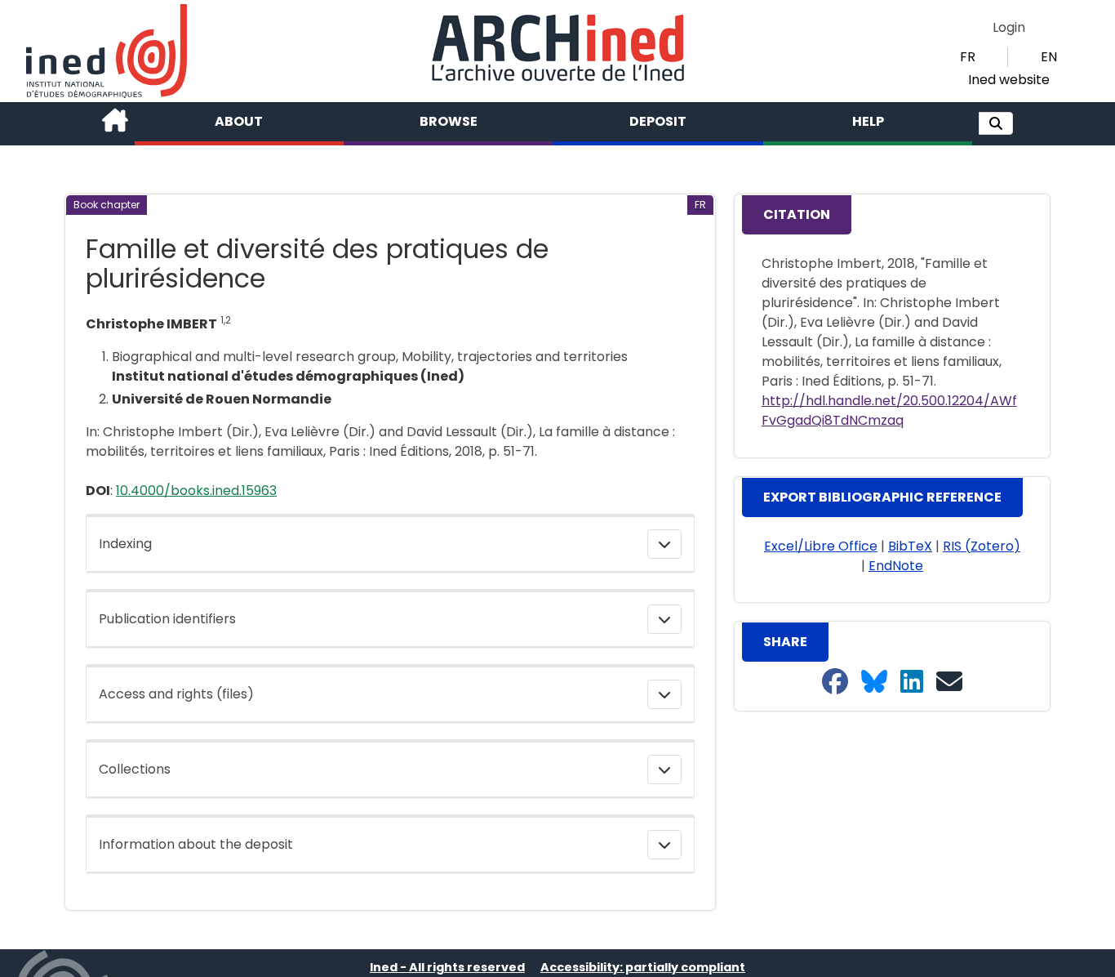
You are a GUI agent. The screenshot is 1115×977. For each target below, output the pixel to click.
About (239, 121)
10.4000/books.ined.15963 (196, 490)
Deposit (657, 121)
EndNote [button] (895, 565)
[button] (996, 123)
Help (868, 121)
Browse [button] (449, 121)
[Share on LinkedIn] (911, 682)
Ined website (1009, 79)
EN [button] (1049, 56)
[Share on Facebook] (835, 682)
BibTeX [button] (910, 546)
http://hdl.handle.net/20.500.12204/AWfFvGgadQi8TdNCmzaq (889, 410)
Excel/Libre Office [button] (820, 546)
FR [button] (967, 56)
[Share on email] (949, 682)
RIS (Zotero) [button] (981, 546)
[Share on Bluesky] (874, 682)
